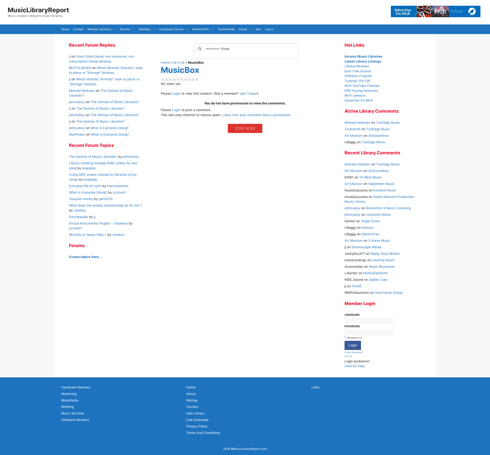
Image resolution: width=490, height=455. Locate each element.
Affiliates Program (358, 76)
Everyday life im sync (85, 186)
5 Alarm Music (379, 241)
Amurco (368, 228)
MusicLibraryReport (38, 10)
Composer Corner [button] (171, 29)
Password (352, 326)
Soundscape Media (366, 247)
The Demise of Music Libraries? (115, 102)
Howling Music (383, 260)
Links (315, 387)
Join (258, 29)
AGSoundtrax (378, 136)
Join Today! (248, 93)
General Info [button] (200, 29)
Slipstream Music (381, 184)
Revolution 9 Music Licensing (388, 208)
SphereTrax (370, 234)
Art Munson (354, 136)
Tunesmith (353, 129)
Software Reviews (75, 420)
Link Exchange (197, 420)
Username (352, 314)
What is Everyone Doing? (110, 128)
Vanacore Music (378, 215)
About (191, 394)
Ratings (192, 400)
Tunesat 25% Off (357, 81)
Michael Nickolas (357, 123)
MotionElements (375, 273)
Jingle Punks (370, 221)
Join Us (348, 356)
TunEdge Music (388, 123)
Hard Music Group (389, 293)
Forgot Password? (354, 352)
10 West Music (370, 177)
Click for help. (355, 366)
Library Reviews (357, 66)
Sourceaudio (78, 217)
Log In (269, 29)
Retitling (67, 407)
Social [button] (243, 29)
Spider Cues (378, 280)
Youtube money (81, 199)
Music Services (72, 413)
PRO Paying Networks (361, 91)
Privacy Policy (196, 426)
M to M (179, 62)
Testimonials (226, 29)
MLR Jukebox (355, 95)
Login (176, 93)
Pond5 (357, 286)
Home (65, 29)
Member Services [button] (99, 29)
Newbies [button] (145, 29)
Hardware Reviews (75, 387)
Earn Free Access (358, 71)
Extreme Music (384, 190)
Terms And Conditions (203, 433)
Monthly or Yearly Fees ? (87, 235)
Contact (78, 29)
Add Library (195, 413)
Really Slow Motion (385, 254)
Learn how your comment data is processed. (256, 115)
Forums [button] (125, 29)
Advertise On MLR (359, 100)
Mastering (69, 394)
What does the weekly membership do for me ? (105, 205)
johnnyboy (352, 208)
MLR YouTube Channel (362, 86)
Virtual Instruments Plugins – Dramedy (98, 223)
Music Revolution (382, 267)
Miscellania (69, 400)
